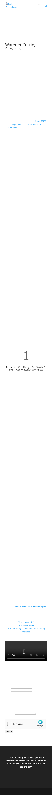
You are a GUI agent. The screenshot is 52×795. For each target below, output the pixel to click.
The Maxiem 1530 (33, 124)
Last (8, 690)
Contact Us (26, 379)
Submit (9, 731)
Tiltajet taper (16, 124)
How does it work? (26, 625)
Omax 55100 (40, 121)
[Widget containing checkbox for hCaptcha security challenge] (25, 724)
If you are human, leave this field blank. (22, 734)
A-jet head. (12, 127)
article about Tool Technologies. (30, 606)
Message (10, 714)
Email (8, 696)
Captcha (8, 717)
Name (8, 683)
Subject (9, 699)
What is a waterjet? (26, 622)
